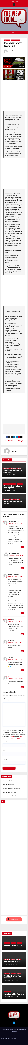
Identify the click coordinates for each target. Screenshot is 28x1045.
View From (19, 943)
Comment (6, 701)
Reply (22, 546)
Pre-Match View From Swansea (12, 471)
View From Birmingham (9, 792)
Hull (12, 40)
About (6, 1034)
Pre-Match (17, 40)
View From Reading (20, 441)
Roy (12, 50)
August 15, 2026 (9, 996)
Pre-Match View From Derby (12, 502)
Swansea (19, 468)
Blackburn (13, 943)
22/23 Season (7, 40)
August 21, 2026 (9, 980)
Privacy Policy (21, 1034)
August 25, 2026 (9, 947)
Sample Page (4, 1038)
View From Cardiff (12, 1038)
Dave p (10, 676)
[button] (23, 32)
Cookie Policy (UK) (13, 1034)
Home (2, 1034)
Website (5, 759)
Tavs (9, 619)
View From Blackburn (9, 780)
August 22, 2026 (9, 964)
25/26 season (6, 499)
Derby (12, 499)
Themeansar (14, 1031)
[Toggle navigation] (13, 32)
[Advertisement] (14, 96)
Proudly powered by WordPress (9, 1029)
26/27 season (6, 468)
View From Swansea (8, 784)
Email (4, 750)
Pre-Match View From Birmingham (12, 487)
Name (5, 742)
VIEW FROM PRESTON (6, 1041)
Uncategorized (7, 991)
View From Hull (9, 440)
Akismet (11, 736)
